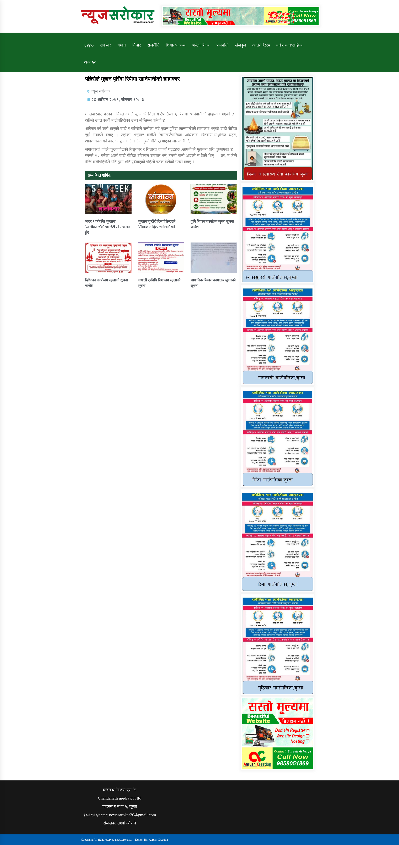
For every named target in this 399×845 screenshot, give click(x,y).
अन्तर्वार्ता (222, 45)
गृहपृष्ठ (89, 45)
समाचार (105, 45)
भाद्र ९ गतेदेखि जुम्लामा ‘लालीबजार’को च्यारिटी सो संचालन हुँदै (107, 227)
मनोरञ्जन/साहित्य (289, 45)
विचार (136, 45)
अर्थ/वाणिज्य (200, 45)
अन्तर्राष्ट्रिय (261, 45)
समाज (121, 45)
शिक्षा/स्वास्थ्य (176, 45)
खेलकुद (240, 45)
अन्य (87, 62)
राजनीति (153, 45)
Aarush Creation (158, 839)
